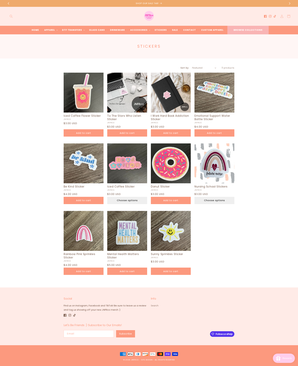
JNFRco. (135, 360)
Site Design (147, 360)
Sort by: (185, 67)
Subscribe (125, 333)
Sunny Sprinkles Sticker (167, 254)
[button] (11, 16)
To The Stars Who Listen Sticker (124, 117)
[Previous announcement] (8, 3)
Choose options (127, 200)
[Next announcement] (289, 3)
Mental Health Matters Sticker (123, 255)
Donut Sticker (160, 186)
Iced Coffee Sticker (121, 186)
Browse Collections (248, 30)
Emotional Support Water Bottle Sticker (212, 117)
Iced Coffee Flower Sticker (82, 115)
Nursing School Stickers (211, 186)
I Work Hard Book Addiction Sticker (170, 117)
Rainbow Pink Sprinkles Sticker (79, 255)
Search (154, 305)
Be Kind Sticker (74, 186)
